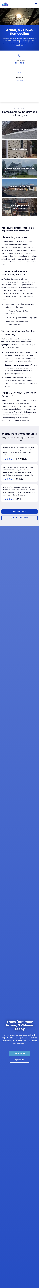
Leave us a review (20, 518)
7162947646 (19, 63)
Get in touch (19, 1054)
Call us (20, 1060)
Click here (19, 80)
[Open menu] (36, 4)
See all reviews (19, 512)
